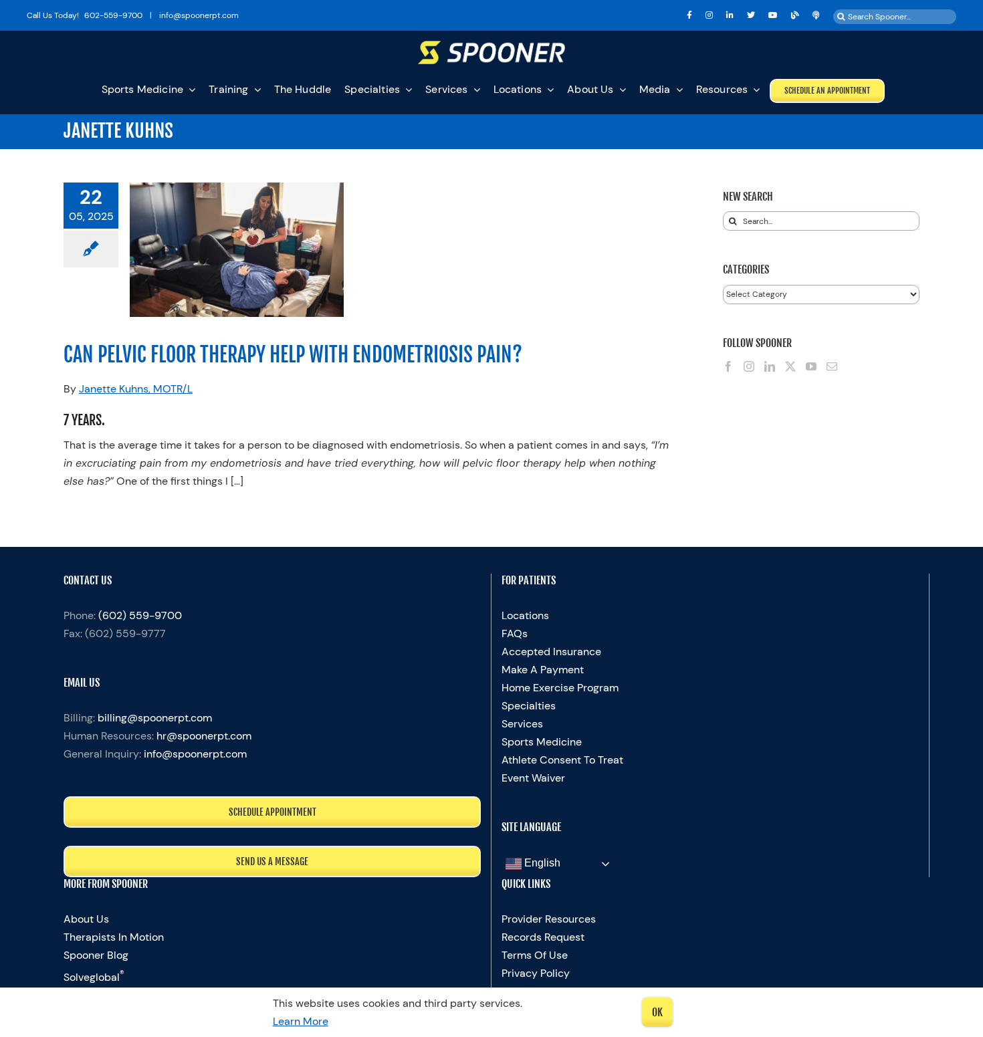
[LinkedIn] (769, 366)
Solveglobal (94, 977)
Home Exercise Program (560, 688)
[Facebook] (728, 366)
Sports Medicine (542, 742)
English (541, 863)
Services (522, 724)
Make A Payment (543, 670)
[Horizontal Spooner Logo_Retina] (491, 46)
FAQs (515, 633)
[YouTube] (811, 366)
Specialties (529, 706)
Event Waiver (533, 778)
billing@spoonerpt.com (155, 718)
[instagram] (709, 15)
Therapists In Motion (114, 937)
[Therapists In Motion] (816, 15)
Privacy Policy (536, 973)
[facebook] (689, 15)
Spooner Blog (96, 955)
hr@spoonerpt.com (203, 736)
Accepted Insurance (551, 652)
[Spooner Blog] (795, 15)
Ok (657, 1012)
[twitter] (751, 15)
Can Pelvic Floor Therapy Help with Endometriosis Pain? (293, 354)
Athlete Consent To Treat (562, 760)
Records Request (543, 937)
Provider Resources (549, 919)
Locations (525, 615)
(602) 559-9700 (140, 615)
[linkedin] (730, 15)
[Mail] (832, 366)
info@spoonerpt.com (195, 754)
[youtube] (773, 15)
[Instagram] (749, 366)
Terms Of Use (535, 955)
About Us (86, 919)
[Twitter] (790, 366)
